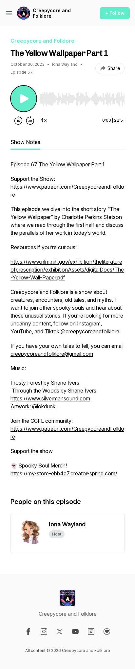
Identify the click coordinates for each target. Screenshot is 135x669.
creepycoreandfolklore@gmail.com (51, 353)
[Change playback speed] (43, 120)
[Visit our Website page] (91, 631)
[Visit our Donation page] (107, 631)
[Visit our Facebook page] (28, 631)
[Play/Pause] (23, 98)
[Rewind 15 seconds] (18, 120)
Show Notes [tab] (25, 142)
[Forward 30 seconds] (30, 120)
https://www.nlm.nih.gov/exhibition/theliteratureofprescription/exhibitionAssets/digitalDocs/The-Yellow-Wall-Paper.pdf (67, 269)
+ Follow (115, 13)
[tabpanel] (67, 322)
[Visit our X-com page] (59, 631)
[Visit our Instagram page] (44, 631)
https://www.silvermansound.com (50, 398)
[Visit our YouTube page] (75, 631)
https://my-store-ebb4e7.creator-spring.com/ (63, 473)
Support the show (31, 451)
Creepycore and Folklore (52, 13)
